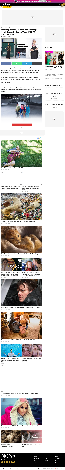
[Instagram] (57, 7)
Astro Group (61, 468)
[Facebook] (55, 7)
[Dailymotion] (63, 7)
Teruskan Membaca (21, 124)
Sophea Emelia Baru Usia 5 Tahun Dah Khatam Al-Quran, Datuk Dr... (54, 67)
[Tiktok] (60, 7)
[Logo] (6, 4)
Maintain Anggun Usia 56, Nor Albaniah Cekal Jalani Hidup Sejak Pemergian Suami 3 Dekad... (54, 95)
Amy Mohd (4, 36)
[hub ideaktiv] (62, 3)
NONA (2, 27)
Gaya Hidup (7, 27)
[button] (59, 4)
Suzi (45, 71)
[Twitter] (58, 7)
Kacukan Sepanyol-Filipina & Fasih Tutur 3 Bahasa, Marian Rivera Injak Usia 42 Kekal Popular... (54, 104)
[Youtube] (61, 7)
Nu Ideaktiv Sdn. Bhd (52, 468)
